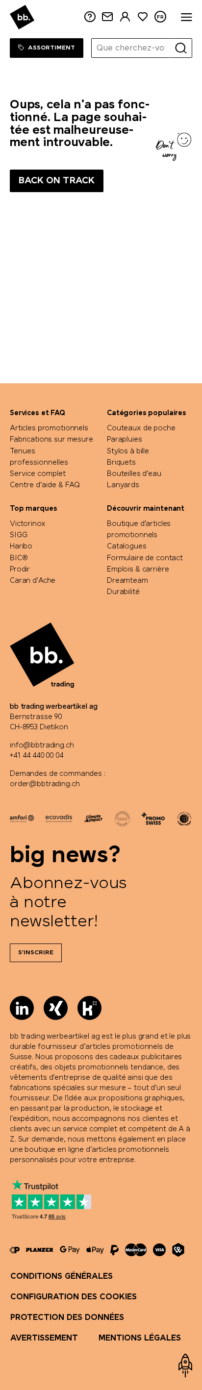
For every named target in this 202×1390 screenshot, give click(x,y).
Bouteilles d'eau (134, 474)
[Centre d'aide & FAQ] (15, 1250)
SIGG (18, 535)
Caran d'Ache (32, 581)
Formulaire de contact (145, 558)
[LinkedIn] (22, 1008)
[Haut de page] (185, 1365)
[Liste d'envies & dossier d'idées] (143, 17)
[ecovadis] (59, 818)
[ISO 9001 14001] (122, 818)
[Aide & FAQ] (90, 17)
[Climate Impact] (93, 818)
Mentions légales (140, 1338)
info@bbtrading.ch (42, 745)
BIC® (18, 558)
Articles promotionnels (49, 428)
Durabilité (123, 592)
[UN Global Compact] (184, 818)
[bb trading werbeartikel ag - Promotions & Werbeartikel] (22, 17)
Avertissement (44, 1338)
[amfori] (22, 818)
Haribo (21, 546)
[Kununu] (89, 1008)
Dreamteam (127, 581)
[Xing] (56, 1008)
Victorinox (28, 524)
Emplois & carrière (138, 569)
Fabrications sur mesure (51, 440)
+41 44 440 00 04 (36, 756)
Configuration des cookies (73, 1297)
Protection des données (67, 1317)
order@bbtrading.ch (44, 784)
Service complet (38, 474)
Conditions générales (61, 1276)
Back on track (57, 181)
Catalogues (127, 546)
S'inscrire (35, 952)
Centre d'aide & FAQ (45, 485)
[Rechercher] (181, 48)
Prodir (20, 569)
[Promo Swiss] (153, 818)
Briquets (121, 463)
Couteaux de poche (141, 428)
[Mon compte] (125, 17)
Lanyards (123, 485)
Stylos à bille (128, 451)
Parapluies (124, 440)
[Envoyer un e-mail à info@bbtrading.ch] (107, 17)
